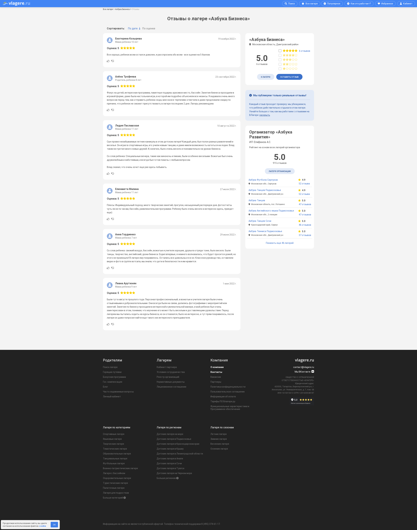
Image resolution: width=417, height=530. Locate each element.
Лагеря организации (280, 171)
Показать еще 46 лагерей (280, 243)
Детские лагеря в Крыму (170, 448)
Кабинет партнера (167, 367)
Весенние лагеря (219, 444)
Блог (105, 386)
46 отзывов (305, 225)
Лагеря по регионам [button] (169, 427)
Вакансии (215, 377)
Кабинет (407, 3)
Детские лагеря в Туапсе (170, 468)
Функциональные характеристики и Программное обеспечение (229, 407)
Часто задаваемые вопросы (118, 391)
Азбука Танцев (257, 200)
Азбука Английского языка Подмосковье (271, 210)
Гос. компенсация (112, 382)
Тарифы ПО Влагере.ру (222, 401)
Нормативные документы (171, 382)
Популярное (333, 3)
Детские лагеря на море (170, 434)
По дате (133, 28)
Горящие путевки (112, 372)
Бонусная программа (114, 377)
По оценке (148, 28)
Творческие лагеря (113, 444)
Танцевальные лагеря (115, 458)
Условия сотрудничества (171, 372)
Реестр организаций (168, 377)
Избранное (387, 3)
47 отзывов (305, 204)
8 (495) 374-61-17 (210, 524)
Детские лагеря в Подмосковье (174, 439)
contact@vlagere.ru (303, 367)
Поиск (291, 3)
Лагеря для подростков (116, 492)
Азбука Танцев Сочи (260, 221)
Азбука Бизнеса (122, 9)
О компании (217, 367)
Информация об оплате (223, 396)
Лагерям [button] (164, 360)
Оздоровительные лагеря (117, 478)
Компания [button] (219, 360)
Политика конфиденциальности (227, 386)
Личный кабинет (112, 396)
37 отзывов (305, 235)
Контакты (216, 372)
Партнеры (215, 382)
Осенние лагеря (219, 448)
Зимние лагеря (218, 439)
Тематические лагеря (115, 448)
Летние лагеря (218, 434)
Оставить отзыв (289, 77)
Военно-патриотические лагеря (120, 468)
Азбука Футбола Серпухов (263, 180)
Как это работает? (361, 3)
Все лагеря (312, 3)
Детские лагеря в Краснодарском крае (178, 444)
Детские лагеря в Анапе (170, 458)
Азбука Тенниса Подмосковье (265, 231)
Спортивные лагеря (113, 434)
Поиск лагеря (110, 367)
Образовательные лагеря (117, 453)
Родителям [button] (112, 360)
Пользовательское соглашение (227, 391)
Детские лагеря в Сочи (169, 463)
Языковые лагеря (112, 439)
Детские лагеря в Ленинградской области (180, 453)
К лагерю (265, 77)
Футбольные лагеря (114, 463)
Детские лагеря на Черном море (174, 473)
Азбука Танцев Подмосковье (265, 190)
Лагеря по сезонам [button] (222, 427)
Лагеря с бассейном (114, 473)
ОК (54, 524)
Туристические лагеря (115, 483)
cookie (42, 526)
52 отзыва (304, 183)
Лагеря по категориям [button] (116, 427)
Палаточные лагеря (113, 488)
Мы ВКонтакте (303, 371)
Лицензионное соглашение (171, 386)
